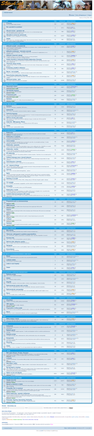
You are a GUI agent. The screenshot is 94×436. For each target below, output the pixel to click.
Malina (8, 214)
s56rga (73, 23)
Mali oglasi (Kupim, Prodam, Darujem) (17, 353)
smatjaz (73, 99)
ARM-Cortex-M (10, 205)
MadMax (73, 55)
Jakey (72, 63)
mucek (73, 157)
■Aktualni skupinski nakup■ (14, 55)
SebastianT (74, 260)
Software (8, 219)
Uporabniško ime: (6, 407)
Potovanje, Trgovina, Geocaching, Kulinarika (19, 400)
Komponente (10, 338)
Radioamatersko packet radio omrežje (17, 285)
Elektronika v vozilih (12, 190)
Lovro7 (73, 201)
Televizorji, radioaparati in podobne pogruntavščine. (21, 234)
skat (72, 118)
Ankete (8, 38)
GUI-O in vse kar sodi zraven (14, 117)
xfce (72, 393)
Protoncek (73, 86)
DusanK (73, 194)
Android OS (9, 110)
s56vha (73, 263)
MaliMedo (73, 330)
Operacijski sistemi (11, 86)
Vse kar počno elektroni (9, 130)
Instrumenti (9, 326)
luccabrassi (74, 110)
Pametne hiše (10, 238)
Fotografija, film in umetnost (14, 388)
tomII (72, 190)
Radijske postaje (11, 274)
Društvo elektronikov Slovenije (11, 43)
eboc (72, 230)
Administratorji (9, 419)
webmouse (74, 312)
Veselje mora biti (11, 380)
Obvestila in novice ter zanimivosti (16, 35)
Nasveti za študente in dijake (14, 384)
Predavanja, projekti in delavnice (15, 67)
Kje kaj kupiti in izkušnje (13, 367)
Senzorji (8, 169)
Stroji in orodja (6, 298)
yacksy (73, 35)
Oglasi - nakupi (6, 350)
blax (45, 416)
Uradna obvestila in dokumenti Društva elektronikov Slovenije (24, 59)
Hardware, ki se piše (12, 178)
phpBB (41, 430)
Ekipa (65, 428)
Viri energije (9, 182)
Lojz (72, 342)
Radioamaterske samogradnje (14, 289)
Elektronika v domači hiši (9, 228)
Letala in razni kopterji (12, 263)
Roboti (8, 256)
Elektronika (9, 132)
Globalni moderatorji (17, 419)
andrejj (73, 186)
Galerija (72, 15)
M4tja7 (73, 274)
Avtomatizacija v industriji (13, 161)
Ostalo (8, 125)
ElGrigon (73, 71)
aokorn (28, 416)
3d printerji (9, 300)
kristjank (73, 153)
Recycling (9, 342)
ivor (72, 27)
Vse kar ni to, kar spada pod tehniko (12, 377)
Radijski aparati (10, 330)
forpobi (13, 356)
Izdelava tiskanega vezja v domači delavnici (18, 157)
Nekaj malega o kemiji (12, 318)
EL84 (72, 145)
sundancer (74, 215)
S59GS (73, 384)
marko (72, 79)
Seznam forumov (8, 12)
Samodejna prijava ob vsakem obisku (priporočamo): (55, 407)
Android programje (11, 113)
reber (72, 209)
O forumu (9, 23)
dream (72, 267)
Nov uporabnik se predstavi (14, 27)
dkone (72, 161)
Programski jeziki (11, 94)
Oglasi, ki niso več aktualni (14, 372)
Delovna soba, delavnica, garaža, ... (16, 241)
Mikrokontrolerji (7, 199)
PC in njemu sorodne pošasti (10, 84)
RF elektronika (10, 153)
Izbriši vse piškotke (72, 428)
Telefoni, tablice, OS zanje (9, 104)
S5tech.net (5, 21)
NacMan (73, 169)
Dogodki (8, 282)
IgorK (73, 416)
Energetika (9, 186)
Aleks (72, 182)
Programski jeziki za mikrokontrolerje (17, 201)
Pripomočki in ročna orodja (14, 308)
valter (72, 106)
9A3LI (72, 205)
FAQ (77, 15)
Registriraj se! (83, 15)
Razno (8, 293)
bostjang (73, 388)
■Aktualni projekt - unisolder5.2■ (15, 46)
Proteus (13, 382)
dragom (73, 245)
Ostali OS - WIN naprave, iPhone (15, 122)
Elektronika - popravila (12, 145)
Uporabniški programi (12, 90)
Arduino (8, 209)
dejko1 (73, 68)
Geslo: (26, 407)
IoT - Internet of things (12, 165)
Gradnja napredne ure (17, 134)
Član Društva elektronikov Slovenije (30, 419)
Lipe (72, 285)
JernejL (73, 94)
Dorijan (73, 178)
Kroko (13, 88)
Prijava (89, 15)
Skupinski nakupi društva (13, 63)
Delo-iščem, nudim (11, 363)
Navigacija (9, 245)
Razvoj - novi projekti (12, 71)
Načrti (8, 173)
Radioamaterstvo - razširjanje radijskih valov (14, 272)
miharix (73, 141)
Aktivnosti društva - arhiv (13, 79)
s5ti (72, 219)
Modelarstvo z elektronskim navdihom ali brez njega (16, 254)
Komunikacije (10, 249)
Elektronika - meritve (12, 149)
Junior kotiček (10, 141)
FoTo (72, 282)
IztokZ (72, 46)
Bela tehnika (9, 230)
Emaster (52, 416)
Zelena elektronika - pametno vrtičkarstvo (18, 393)
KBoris (73, 90)
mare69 (73, 122)
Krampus (73, 304)
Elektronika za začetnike (13, 136)
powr (72, 31)
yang (72, 353)
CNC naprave (10, 304)
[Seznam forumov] (46, 5)
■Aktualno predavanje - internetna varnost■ (18, 51)
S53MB (73, 238)
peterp (73, 125)
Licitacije (9, 358)
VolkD (72, 51)
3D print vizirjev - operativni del (15, 30)
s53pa (72, 113)
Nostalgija (5, 323)
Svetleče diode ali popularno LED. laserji (18, 194)
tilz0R (16, 88)
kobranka (73, 137)
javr (72, 38)
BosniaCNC (74, 256)
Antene (8, 278)
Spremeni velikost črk (90, 12)
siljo (72, 367)
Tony (52, 424)
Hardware (9, 98)
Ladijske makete (11, 260)
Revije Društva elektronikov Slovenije (17, 75)
